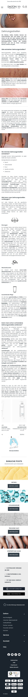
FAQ (4, 647)
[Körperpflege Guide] (14, 548)
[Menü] (19, 672)
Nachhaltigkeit (7, 618)
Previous (3, 418)
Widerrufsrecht (14, 667)
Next (24, 418)
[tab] (14, 621)
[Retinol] (14, 479)
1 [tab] (9, 437)
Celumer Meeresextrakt (10, 620)
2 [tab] (11, 437)
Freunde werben (8, 628)
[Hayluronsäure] (14, 502)
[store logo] (14, 7)
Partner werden (8, 625)
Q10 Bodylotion (11, 427)
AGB (14, 662)
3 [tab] (14, 437)
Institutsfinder (7, 623)
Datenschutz (14, 660)
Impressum (14, 665)
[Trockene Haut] (14, 525)
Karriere (5, 631)
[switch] (16, 676)
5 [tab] (18, 437)
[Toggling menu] (2, 7)
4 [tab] (16, 437)
